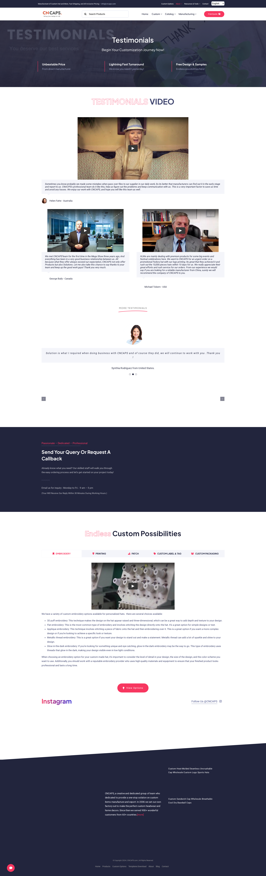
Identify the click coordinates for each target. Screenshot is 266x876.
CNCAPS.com (132, 860)
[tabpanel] (133, 620)
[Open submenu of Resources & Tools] (200, 4)
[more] (140, 814)
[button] (44, 399)
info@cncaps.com (108, 4)
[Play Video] (133, 148)
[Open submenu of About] (182, 4)
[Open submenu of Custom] (161, 14)
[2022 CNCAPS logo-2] (52, 10)
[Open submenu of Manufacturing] (195, 14)
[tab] (62, 553)
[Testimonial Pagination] (130, 374)
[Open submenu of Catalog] (175, 14)
